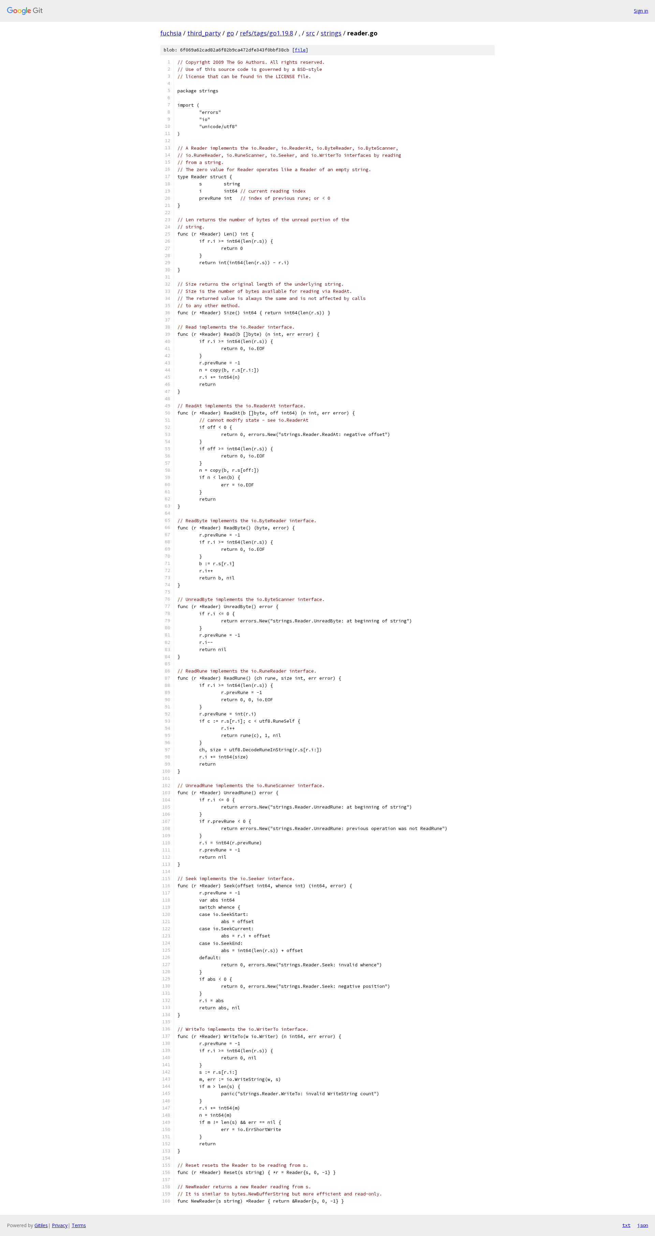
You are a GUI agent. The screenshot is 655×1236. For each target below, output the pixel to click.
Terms (79, 1225)
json (642, 1225)
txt (626, 1225)
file (300, 50)
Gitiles (41, 1225)
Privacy (60, 1225)
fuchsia (170, 33)
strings (331, 33)
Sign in (641, 10)
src (310, 33)
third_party (204, 33)
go (230, 33)
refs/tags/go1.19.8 (266, 33)
